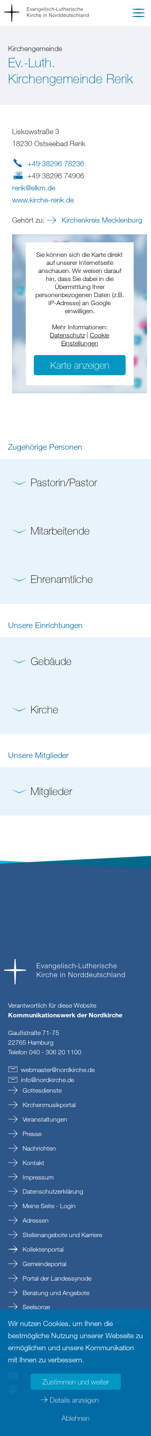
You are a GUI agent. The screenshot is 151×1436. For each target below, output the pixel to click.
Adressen (35, 1220)
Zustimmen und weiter (76, 1381)
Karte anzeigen (79, 365)
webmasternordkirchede (58, 1069)
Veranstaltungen (44, 1119)
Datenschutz (67, 335)
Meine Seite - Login (48, 1205)
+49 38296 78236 (55, 163)
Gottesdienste (41, 1090)
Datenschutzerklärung (52, 1191)
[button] (138, 14)
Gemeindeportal (43, 1263)
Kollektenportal (42, 1249)
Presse (31, 1133)
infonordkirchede (47, 1079)
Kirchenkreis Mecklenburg (101, 219)
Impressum (37, 1177)
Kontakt (32, 1162)
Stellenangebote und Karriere (61, 1234)
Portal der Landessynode (56, 1278)
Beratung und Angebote (55, 1292)
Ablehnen (75, 1417)
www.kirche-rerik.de (43, 199)
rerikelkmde (33, 187)
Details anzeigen (74, 1399)
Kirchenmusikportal (48, 1104)
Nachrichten (38, 1148)
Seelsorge (35, 1306)
